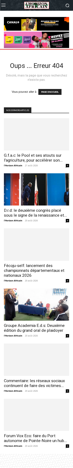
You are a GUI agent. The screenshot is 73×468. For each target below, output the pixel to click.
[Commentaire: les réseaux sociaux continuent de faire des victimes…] (36, 362)
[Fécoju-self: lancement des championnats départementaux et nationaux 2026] (36, 244)
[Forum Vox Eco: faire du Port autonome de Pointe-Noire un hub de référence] (36, 420)
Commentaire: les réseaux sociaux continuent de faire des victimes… (34, 388)
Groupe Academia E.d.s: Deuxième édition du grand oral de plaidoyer (34, 328)
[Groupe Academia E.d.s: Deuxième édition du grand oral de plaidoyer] (36, 304)
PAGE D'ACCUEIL (50, 92)
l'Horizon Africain (13, 165)
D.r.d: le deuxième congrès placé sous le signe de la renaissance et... (35, 213)
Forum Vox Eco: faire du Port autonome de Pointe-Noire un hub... (35, 443)
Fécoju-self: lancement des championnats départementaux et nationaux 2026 (34, 270)
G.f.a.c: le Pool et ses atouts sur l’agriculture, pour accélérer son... (33, 158)
